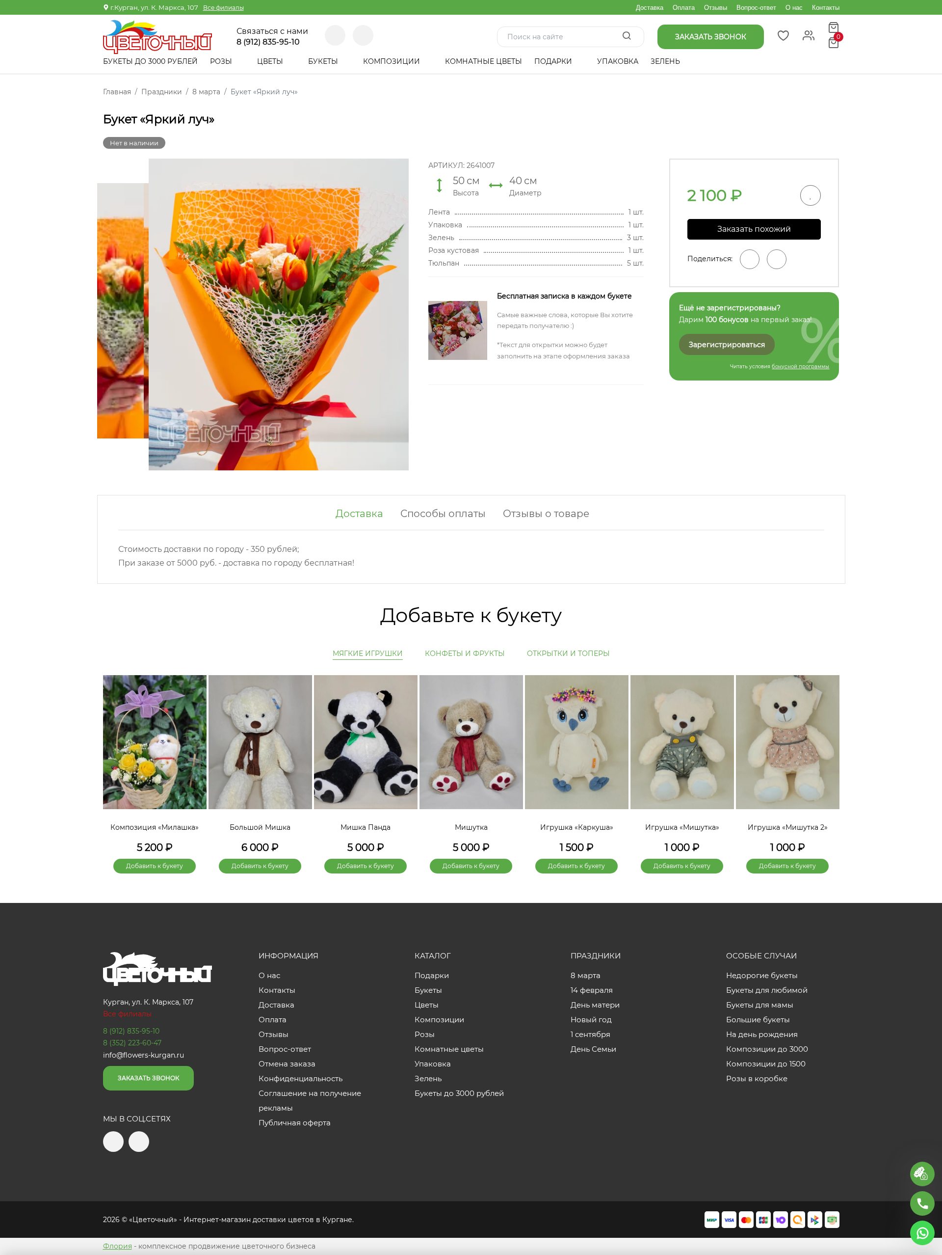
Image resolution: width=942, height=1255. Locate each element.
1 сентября (590, 1034)
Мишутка (471, 827)
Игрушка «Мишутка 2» (788, 827)
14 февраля (592, 990)
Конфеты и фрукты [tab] (465, 653)
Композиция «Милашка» (154, 827)
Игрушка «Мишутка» (682, 827)
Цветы (271, 61)
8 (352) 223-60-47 (132, 1042)
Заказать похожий (754, 229)
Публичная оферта (295, 1122)
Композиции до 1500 (766, 1063)
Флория (117, 1246)
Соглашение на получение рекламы (310, 1101)
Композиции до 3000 (767, 1049)
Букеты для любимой (767, 990)
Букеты (324, 61)
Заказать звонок (148, 1078)
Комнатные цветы (483, 61)
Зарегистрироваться (727, 344)
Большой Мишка (260, 827)
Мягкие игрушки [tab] (368, 653)
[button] (827, 757)
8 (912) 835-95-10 (268, 42)
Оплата (684, 7)
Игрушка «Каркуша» (576, 827)
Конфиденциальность (300, 1078)
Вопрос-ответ (756, 7)
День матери (595, 1004)
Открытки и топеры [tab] (568, 653)
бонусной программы (800, 366)
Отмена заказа (287, 1063)
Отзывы (715, 7)
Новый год (591, 1019)
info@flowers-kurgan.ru (143, 1055)
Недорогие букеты (762, 975)
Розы (222, 61)
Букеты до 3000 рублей (150, 61)
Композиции (392, 61)
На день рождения (762, 1034)
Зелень (665, 61)
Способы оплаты (443, 513)
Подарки (554, 61)
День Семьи (593, 1049)
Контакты (825, 7)
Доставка (649, 7)
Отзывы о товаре (546, 513)
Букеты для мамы (759, 1004)
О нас (794, 7)
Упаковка (617, 61)
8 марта (586, 975)
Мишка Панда (365, 827)
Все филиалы (223, 7)
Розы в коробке (756, 1078)
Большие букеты (758, 1019)
